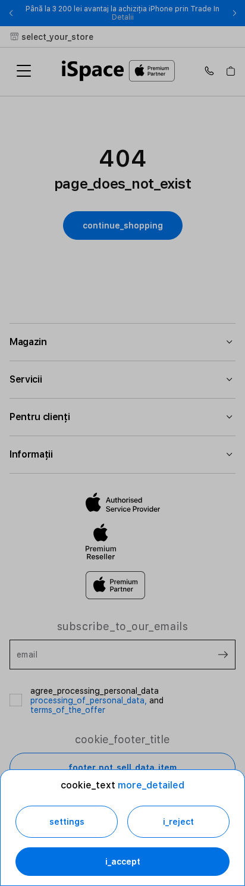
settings (66, 821)
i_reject (178, 821)
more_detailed (151, 785)
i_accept (122, 861)
